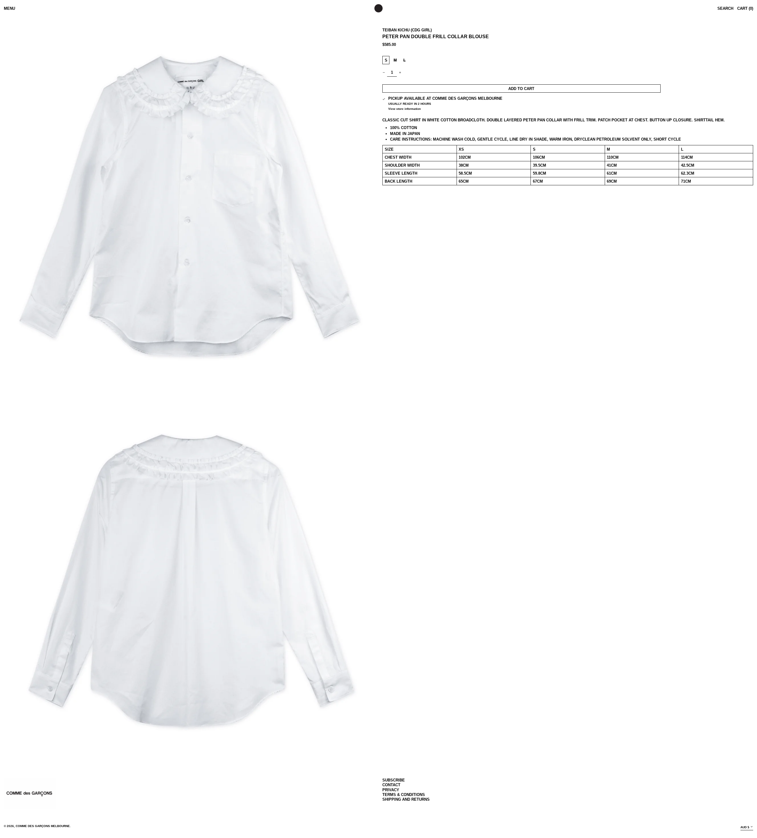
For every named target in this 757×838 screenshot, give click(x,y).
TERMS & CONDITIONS (403, 794)
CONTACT (391, 785)
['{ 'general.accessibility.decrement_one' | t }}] (384, 72)
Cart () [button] (745, 8)
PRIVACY (390, 790)
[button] (189, 206)
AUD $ (744, 827)
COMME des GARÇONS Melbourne (43, 826)
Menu (9, 8)
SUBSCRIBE (393, 780)
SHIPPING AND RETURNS (406, 799)
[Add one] (400, 72)
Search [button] (725, 8)
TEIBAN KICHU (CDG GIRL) (407, 30)
